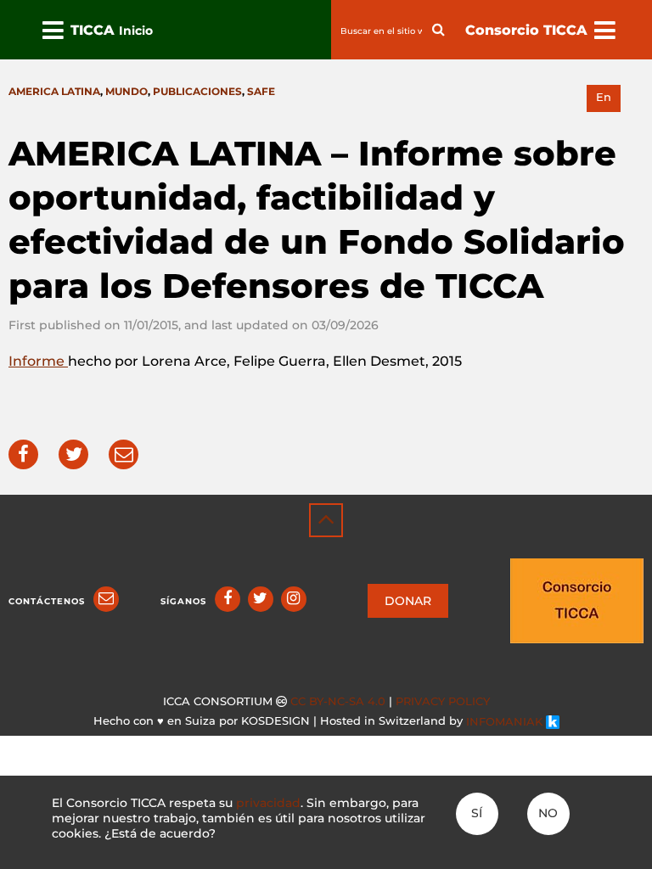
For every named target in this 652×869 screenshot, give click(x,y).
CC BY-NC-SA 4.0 (337, 701)
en (603, 97)
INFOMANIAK (506, 721)
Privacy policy (443, 701)
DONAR (408, 600)
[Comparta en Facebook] (23, 454)
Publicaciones (197, 91)
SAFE (261, 91)
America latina (54, 91)
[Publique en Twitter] (73, 454)
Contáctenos (46, 601)
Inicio (136, 30)
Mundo (126, 91)
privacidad (268, 802)
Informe (38, 361)
